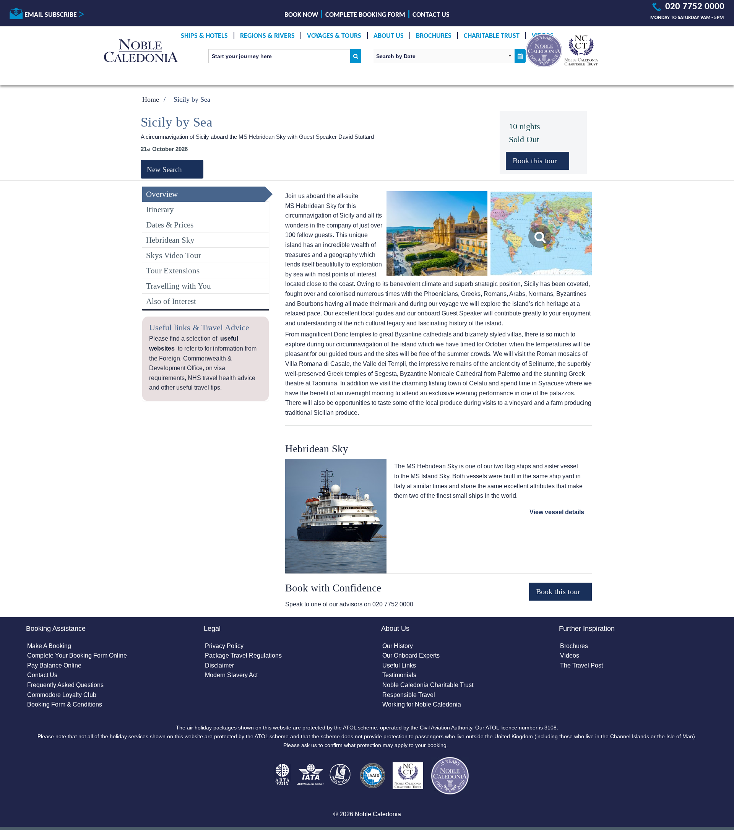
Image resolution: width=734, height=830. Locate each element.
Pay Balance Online (54, 665)
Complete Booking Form (365, 15)
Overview (162, 194)
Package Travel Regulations (243, 655)
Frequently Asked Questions (65, 685)
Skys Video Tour (173, 255)
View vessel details (556, 512)
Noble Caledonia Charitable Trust (427, 685)
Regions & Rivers (267, 36)
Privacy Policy (224, 646)
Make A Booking (49, 646)
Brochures (433, 36)
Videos (569, 655)
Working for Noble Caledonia (421, 704)
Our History (397, 646)
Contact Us (431, 15)
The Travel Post (581, 665)
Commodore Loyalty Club (61, 695)
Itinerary (160, 209)
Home (150, 99)
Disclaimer (219, 665)
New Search (164, 170)
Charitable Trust (492, 36)
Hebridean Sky (170, 240)
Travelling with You (178, 285)
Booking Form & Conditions (64, 704)
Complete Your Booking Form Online (77, 655)
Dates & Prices (169, 224)
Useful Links (399, 665)
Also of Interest (171, 301)
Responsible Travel (408, 695)
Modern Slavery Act (231, 675)
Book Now (301, 15)
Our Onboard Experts (411, 655)
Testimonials (399, 675)
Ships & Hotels (204, 36)
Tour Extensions (173, 270)
